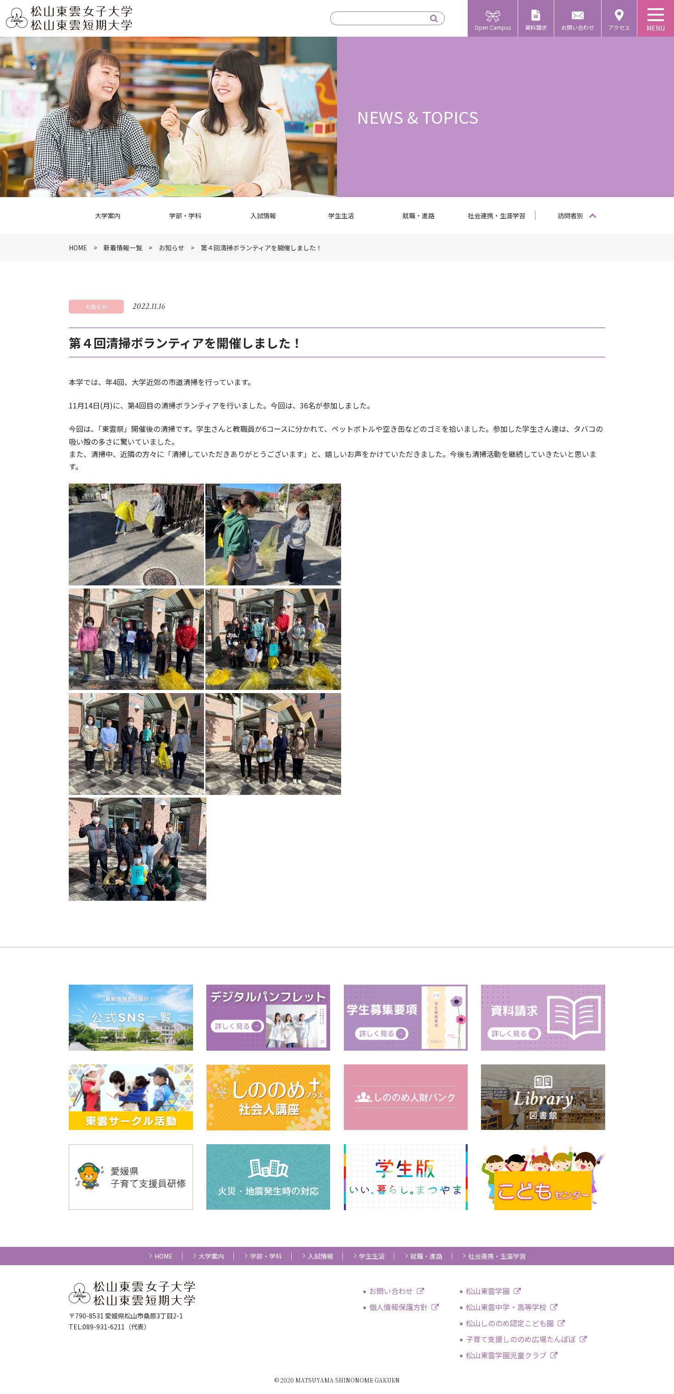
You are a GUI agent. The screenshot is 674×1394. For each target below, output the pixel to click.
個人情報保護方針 (398, 1306)
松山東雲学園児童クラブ (506, 1355)
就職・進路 (419, 215)
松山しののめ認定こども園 (510, 1322)
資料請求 (536, 27)
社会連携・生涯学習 (496, 215)
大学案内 (108, 215)
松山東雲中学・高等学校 (506, 1306)
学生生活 (341, 215)
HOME (164, 1256)
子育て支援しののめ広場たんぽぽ (521, 1338)
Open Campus (493, 27)
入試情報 (263, 215)
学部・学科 (185, 215)
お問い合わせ (577, 27)
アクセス (619, 27)
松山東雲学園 (488, 1290)
